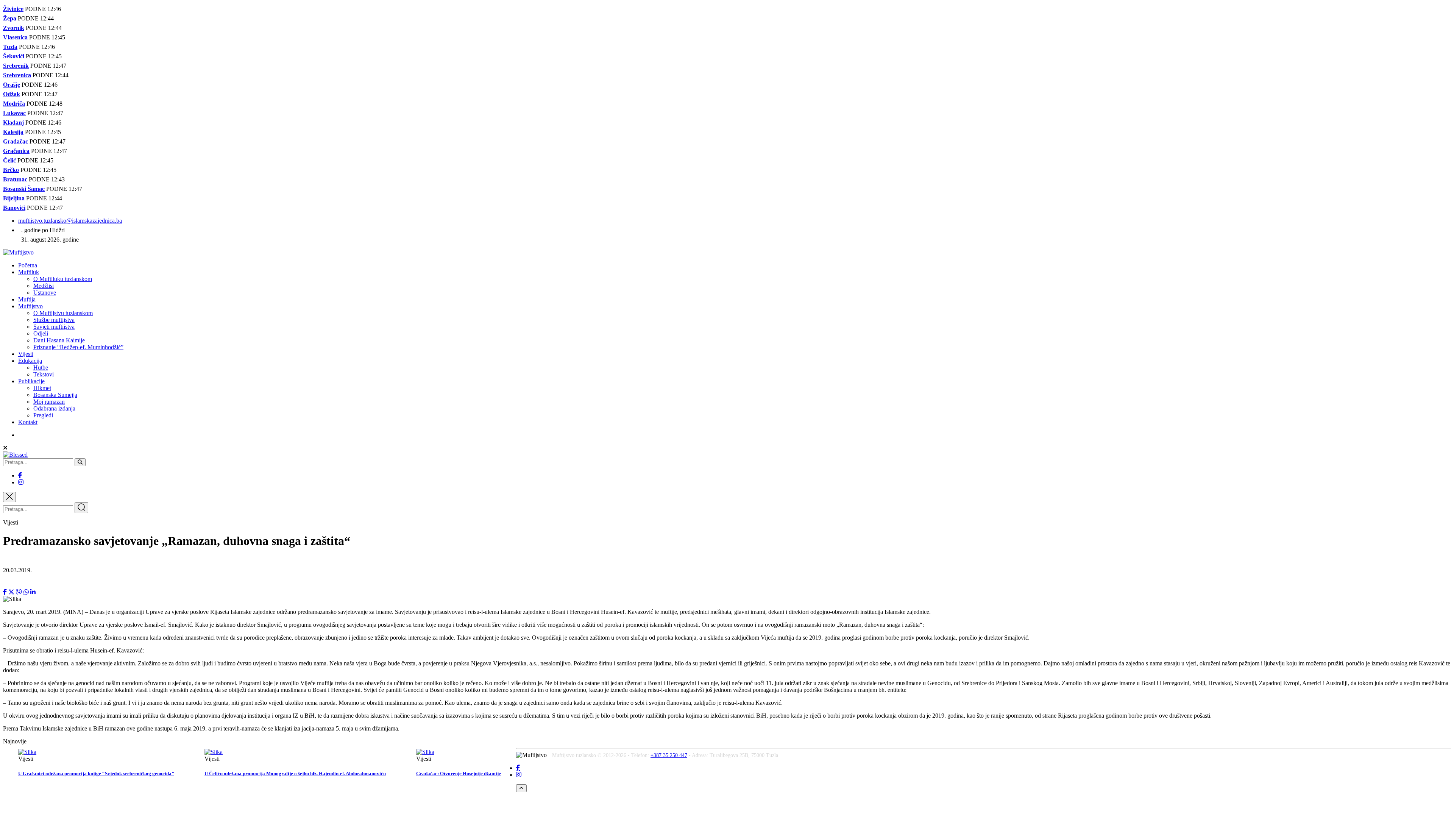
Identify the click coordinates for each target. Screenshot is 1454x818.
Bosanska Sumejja (55, 395)
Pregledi (43, 415)
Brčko (11, 170)
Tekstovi (43, 374)
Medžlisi (43, 286)
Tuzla (10, 47)
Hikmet (42, 388)
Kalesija (13, 132)
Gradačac (15, 141)
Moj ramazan (49, 401)
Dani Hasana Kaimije (59, 340)
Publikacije (31, 381)
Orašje (11, 84)
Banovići (14, 207)
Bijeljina (14, 198)
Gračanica (16, 151)
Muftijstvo (30, 306)
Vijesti (25, 354)
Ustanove (44, 292)
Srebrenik (16, 65)
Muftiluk (28, 272)
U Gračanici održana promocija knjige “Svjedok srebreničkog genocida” (96, 773)
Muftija (27, 299)
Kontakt (27, 422)
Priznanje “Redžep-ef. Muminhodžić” (78, 347)
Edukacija (30, 360)
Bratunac (15, 179)
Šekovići (13, 56)
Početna (27, 265)
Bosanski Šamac (24, 189)
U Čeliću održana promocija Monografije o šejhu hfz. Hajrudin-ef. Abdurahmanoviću (295, 773)
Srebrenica (17, 75)
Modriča (14, 103)
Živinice (13, 9)
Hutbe (40, 367)
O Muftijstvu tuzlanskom (63, 313)
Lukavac (14, 113)
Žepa (9, 18)
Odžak (11, 94)
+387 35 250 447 (669, 755)
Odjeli (40, 333)
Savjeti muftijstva (54, 326)
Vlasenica (15, 37)
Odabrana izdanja (54, 408)
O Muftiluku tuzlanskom (62, 279)
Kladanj (13, 122)
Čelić (9, 160)
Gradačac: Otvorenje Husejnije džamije (458, 773)
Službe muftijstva (54, 320)
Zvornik (13, 28)
